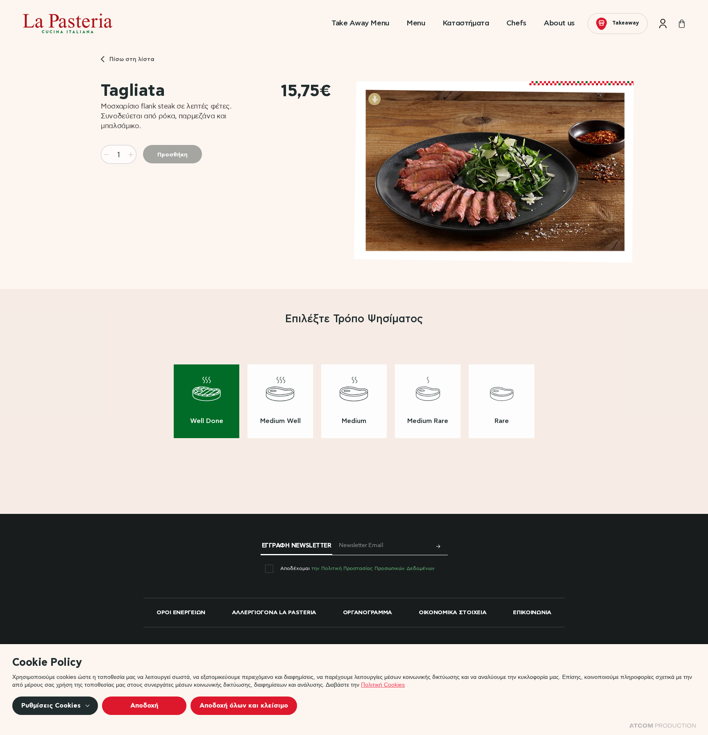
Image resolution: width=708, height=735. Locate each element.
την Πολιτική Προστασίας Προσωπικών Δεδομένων (373, 568)
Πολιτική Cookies (383, 684)
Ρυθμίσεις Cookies (51, 705)
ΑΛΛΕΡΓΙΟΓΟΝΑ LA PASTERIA (274, 612)
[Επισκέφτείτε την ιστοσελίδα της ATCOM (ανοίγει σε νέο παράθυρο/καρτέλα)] (662, 725)
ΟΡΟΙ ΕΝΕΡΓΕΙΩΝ (181, 612)
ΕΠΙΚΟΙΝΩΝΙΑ (532, 612)
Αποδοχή (144, 705)
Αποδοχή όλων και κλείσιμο (244, 705)
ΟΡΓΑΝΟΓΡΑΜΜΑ (368, 612)
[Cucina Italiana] (67, 18)
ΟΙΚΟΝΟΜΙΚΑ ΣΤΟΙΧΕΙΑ (453, 612)
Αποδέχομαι (357, 568)
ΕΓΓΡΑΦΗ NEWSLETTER (296, 546)
